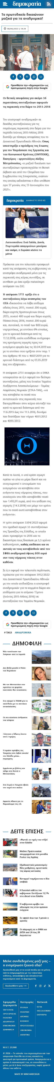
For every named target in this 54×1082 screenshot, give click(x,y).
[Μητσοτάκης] (41, 690)
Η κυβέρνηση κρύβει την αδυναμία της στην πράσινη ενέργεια (34, 907)
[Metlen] (10, 854)
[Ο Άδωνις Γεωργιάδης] (41, 739)
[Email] (41, 77)
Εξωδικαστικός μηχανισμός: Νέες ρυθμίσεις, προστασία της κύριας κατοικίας (33, 868)
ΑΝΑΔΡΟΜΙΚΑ (23, 632)
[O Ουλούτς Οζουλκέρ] (41, 756)
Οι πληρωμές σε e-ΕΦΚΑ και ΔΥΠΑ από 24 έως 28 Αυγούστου (33, 932)
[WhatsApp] (34, 77)
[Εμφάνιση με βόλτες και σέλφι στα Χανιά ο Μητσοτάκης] (41, 774)
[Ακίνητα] (10, 867)
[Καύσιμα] (10, 893)
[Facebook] (13, 77)
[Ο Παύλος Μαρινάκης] (10, 881)
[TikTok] (44, 986)
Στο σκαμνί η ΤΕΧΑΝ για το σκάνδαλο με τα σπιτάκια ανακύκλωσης (15, 703)
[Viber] (27, 77)
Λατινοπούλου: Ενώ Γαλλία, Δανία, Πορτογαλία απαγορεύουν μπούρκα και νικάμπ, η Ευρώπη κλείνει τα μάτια (26, 248)
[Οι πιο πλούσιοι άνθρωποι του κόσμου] (41, 723)
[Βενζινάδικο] (10, 842)
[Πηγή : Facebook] (41, 673)
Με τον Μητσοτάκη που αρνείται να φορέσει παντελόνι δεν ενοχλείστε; (15, 687)
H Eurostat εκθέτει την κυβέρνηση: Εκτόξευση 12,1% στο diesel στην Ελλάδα (34, 893)
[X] (20, 77)
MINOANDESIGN (31, 1074)
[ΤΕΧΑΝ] (41, 706)
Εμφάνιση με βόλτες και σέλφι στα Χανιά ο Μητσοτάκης (14, 771)
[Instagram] (40, 986)
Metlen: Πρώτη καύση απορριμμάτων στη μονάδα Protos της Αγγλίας (34, 854)
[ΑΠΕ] (10, 906)
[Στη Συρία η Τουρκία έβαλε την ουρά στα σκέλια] (41, 790)
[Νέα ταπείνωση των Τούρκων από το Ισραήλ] (41, 657)
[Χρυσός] (10, 920)
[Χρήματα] (10, 932)
